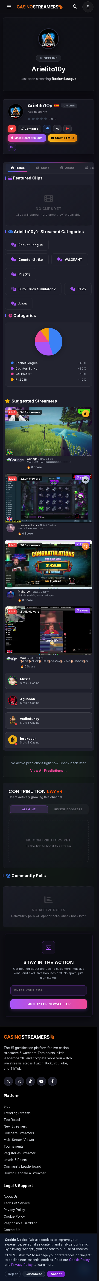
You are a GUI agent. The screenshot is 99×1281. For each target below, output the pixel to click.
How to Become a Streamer (25, 1173)
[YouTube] (41, 1081)
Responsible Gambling (21, 1223)
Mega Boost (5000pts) (29, 138)
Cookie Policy (14, 1216)
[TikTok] (30, 1081)
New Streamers (15, 1126)
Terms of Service (17, 1203)
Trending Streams (17, 1113)
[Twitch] (12, 147)
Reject (13, 1274)
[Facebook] (52, 1081)
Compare (31, 128)
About (70, 168)
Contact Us (12, 1230)
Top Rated (12, 1120)
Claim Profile (64, 138)
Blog (7, 1106)
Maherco (24, 591)
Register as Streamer (19, 1153)
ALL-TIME (28, 809)
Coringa (32, 459)
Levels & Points (15, 1160)
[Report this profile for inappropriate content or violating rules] (67, 128)
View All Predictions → (48, 771)
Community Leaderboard (22, 1166)
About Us (10, 1196)
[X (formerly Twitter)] (8, 1081)
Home (20, 168)
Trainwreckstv (27, 525)
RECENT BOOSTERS (68, 809)
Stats (45, 168)
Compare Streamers (19, 1133)
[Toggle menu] (9, 6)
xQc (23, 658)
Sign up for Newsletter (48, 1004)
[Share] (57, 128)
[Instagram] (19, 1081)
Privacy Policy (14, 1210)
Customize (34, 1274)
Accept (56, 1274)
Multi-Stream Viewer (19, 1140)
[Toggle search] (75, 6)
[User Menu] (87, 6)
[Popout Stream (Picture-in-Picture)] (47, 128)
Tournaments (13, 1146)
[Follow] (12, 128)
